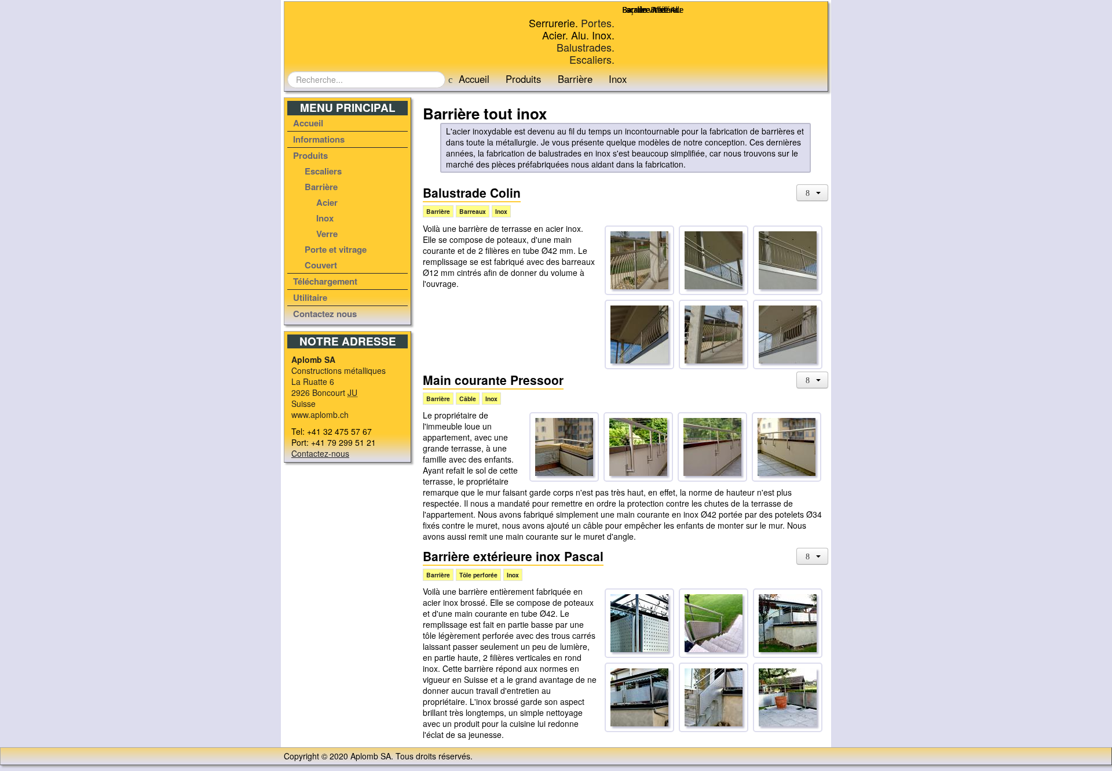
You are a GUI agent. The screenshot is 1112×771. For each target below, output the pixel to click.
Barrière (575, 79)
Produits (523, 79)
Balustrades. (585, 46)
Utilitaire (310, 297)
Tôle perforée (478, 574)
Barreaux (472, 211)
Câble (467, 398)
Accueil (474, 79)
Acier (327, 202)
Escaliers (323, 171)
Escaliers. (591, 59)
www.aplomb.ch (320, 414)
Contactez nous (325, 313)
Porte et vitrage (336, 249)
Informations (319, 139)
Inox (325, 218)
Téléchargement (325, 281)
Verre (327, 233)
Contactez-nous (320, 453)
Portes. (597, 22)
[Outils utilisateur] (812, 192)
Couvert (321, 265)
